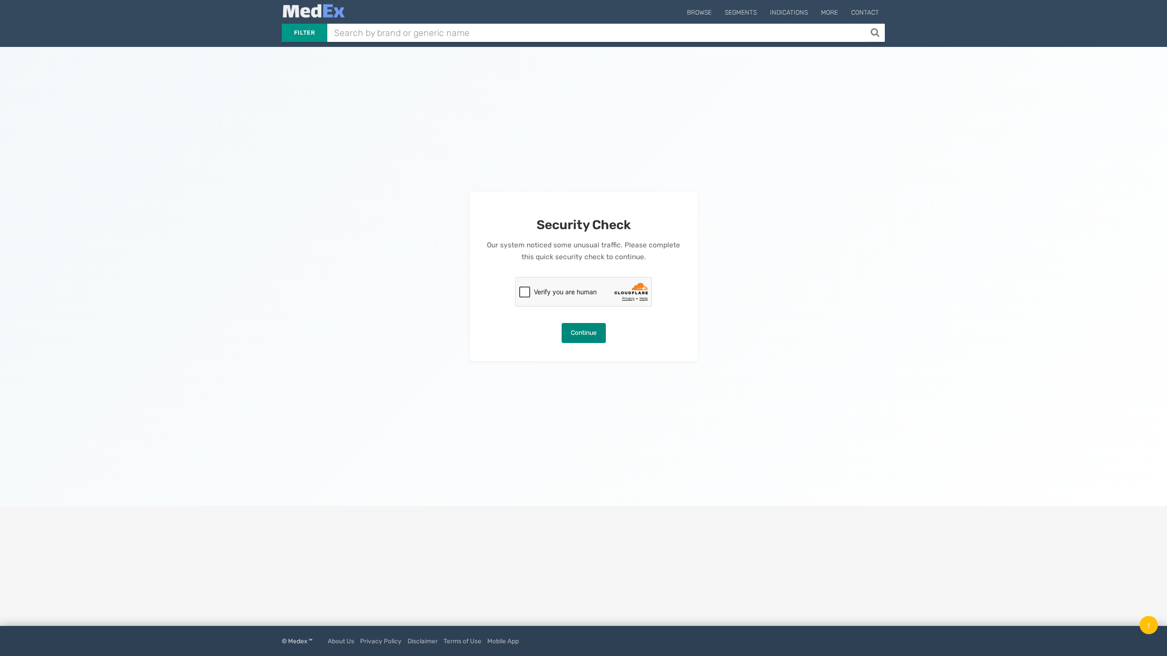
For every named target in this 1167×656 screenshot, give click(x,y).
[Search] (876, 33)
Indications (789, 12)
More (829, 12)
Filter (304, 32)
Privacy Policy (381, 641)
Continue (584, 333)
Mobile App (503, 641)
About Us (341, 641)
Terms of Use (462, 641)
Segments (741, 12)
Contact (865, 12)
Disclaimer (423, 641)
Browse (699, 12)
